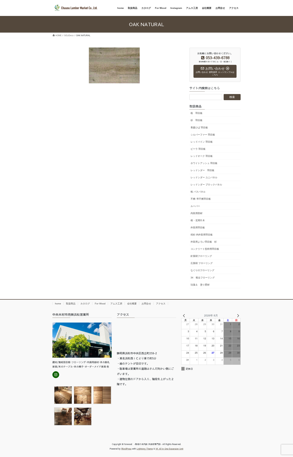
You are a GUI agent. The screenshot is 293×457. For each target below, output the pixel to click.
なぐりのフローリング (202, 270)
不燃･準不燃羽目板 (201, 198)
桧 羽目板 (196, 113)
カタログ (85, 303)
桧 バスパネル (198, 191)
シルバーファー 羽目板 (203, 134)
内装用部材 (196, 213)
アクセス (160, 303)
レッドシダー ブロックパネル (206, 184)
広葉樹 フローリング (202, 263)
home (58, 303)
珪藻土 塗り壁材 (200, 284)
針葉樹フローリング (201, 256)
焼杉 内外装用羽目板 (202, 234)
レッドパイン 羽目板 (202, 141)
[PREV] (184, 315)
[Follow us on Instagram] (55, 374)
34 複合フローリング (203, 277)
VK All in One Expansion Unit (169, 448)
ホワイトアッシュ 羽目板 (204, 163)
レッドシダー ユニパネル (204, 177)
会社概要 (132, 303)
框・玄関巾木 (198, 220)
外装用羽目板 (198, 227)
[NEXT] (237, 315)
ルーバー (195, 206)
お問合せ (146, 303)
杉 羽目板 (196, 120)
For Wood (100, 303)
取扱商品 (70, 303)
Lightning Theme (145, 448)
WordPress (126, 448)
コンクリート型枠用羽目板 (205, 249)
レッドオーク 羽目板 (202, 156)
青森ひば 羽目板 (199, 127)
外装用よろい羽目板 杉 (204, 241)
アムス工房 (116, 303)
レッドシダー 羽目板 (202, 170)
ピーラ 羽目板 (198, 149)
